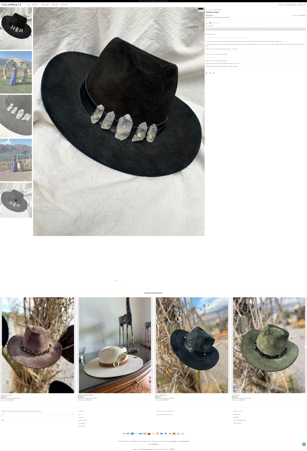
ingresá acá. (174, 441)
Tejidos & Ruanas (45, 4)
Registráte (293, 5)
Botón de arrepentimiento (183, 441)
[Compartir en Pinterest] (213, 73)
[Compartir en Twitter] (210, 73)
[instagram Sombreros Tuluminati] (2, 420)
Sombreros (34, 4)
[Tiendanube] (154, 444)
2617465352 (236, 417)
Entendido (172, 449)
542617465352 (236, 414)
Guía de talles (55, 4)
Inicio (28, 4)
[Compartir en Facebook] (206, 73)
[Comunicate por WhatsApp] (304, 444)
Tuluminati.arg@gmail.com (239, 420)
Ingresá (289, 5)
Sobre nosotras (64, 4)
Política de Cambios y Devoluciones (164, 414)
